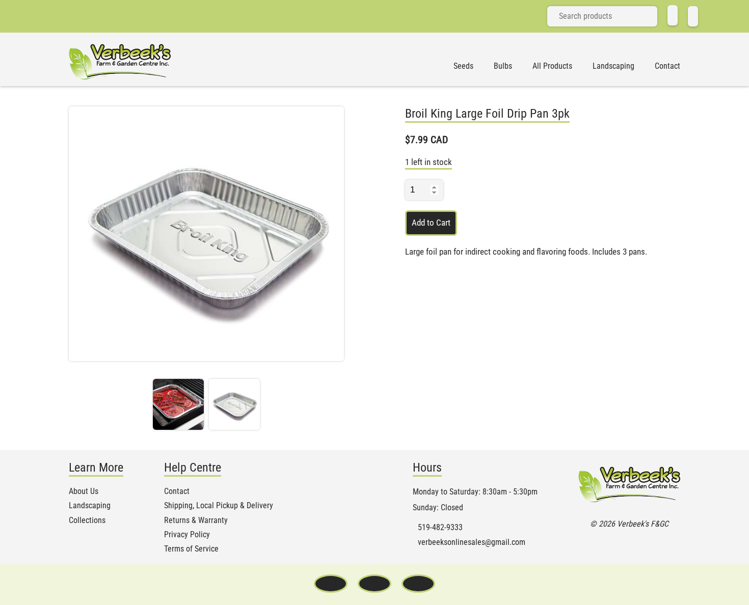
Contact (667, 66)
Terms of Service (191, 549)
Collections (87, 520)
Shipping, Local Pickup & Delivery (218, 505)
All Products (552, 66)
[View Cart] (693, 16)
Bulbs (503, 66)
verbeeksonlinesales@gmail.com (471, 542)
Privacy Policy (187, 534)
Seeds (463, 66)
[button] (178, 404)
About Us (83, 491)
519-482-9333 (440, 527)
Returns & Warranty (196, 520)
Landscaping (613, 66)
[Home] (672, 15)
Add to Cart (431, 222)
